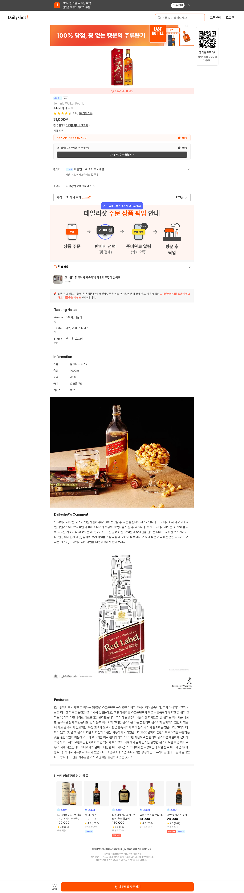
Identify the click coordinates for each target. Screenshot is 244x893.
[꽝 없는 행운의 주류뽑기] (122, 35)
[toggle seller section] (188, 169)
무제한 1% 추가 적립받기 (121, 154)
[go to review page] (190, 266)
